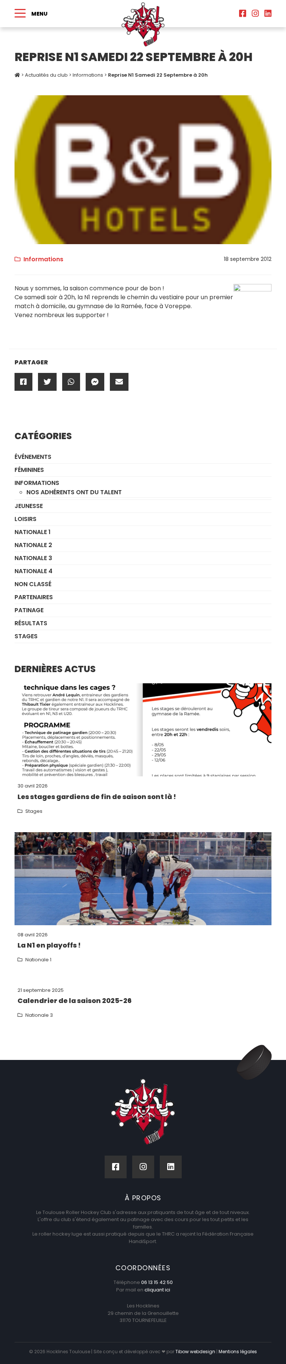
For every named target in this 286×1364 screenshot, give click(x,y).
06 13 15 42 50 (157, 1282)
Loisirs (25, 519)
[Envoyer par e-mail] (119, 382)
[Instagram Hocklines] (255, 13)
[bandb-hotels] (143, 169)
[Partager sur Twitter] (47, 382)
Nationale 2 (33, 545)
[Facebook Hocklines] (242, 13)
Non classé (33, 584)
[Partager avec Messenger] (95, 382)
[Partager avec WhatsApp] (71, 382)
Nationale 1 (33, 532)
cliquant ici (157, 1289)
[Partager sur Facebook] (23, 382)
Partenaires (34, 597)
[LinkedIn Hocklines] (267, 13)
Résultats (31, 623)
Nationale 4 (34, 571)
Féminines (29, 470)
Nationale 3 (33, 558)
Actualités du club (46, 75)
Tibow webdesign (195, 1351)
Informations (88, 75)
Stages (26, 636)
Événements (33, 457)
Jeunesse (29, 506)
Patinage (29, 610)
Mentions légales (238, 1351)
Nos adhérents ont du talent (74, 492)
